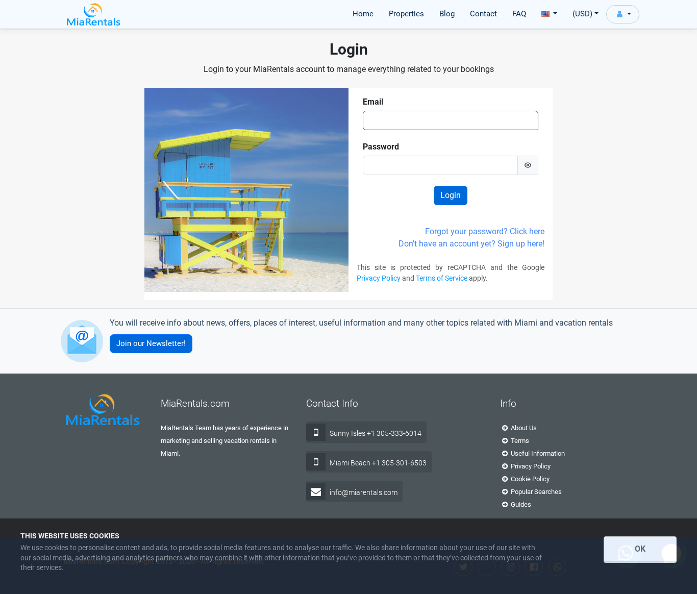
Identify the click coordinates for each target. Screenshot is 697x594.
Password (381, 147)
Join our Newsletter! (151, 343)
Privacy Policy (379, 278)
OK (640, 549)
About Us (523, 428)
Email (373, 102)
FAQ (519, 13)
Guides (520, 504)
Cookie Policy (529, 479)
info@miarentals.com (363, 492)
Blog (447, 13)
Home (363, 13)
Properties (406, 13)
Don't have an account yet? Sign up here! (471, 244)
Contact (483, 13)
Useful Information (537, 453)
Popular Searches (535, 492)
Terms (519, 440)
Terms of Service (441, 278)
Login (450, 195)
